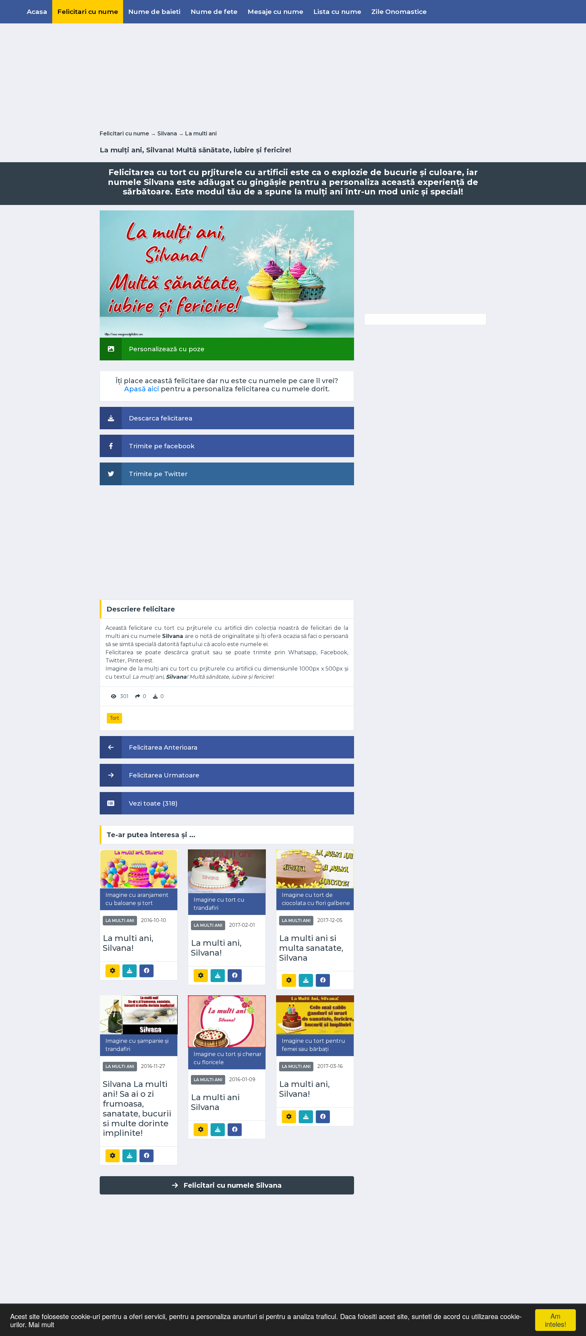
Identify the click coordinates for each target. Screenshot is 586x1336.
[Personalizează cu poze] (227, 273)
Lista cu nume (337, 11)
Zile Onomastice (399, 11)
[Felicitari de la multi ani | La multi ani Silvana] (227, 1021)
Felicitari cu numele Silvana (232, 1185)
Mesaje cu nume (275, 11)
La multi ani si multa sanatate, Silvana (311, 948)
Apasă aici (141, 389)
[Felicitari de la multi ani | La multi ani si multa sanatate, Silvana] (315, 868)
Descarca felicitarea (159, 418)
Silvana (167, 133)
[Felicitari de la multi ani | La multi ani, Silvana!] (139, 868)
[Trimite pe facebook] (146, 970)
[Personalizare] (112, 970)
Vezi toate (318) (152, 803)
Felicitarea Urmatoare (163, 775)
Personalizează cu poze (165, 349)
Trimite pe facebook (161, 446)
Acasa (37, 11)
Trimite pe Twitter (157, 474)
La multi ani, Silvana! (128, 943)
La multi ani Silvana (215, 1102)
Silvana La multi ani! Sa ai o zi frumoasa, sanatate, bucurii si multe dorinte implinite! (137, 1108)
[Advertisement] (293, 75)
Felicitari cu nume (87, 11)
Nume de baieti (154, 11)
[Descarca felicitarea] (129, 970)
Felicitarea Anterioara (162, 747)
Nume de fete (214, 11)
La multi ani (201, 133)
